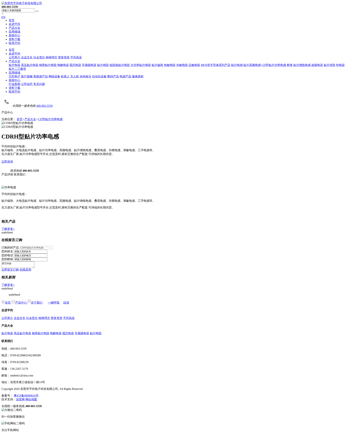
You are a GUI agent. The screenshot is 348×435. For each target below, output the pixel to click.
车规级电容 (89, 65)
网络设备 (54, 76)
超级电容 (317, 65)
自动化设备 (99, 76)
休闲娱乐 (85, 76)
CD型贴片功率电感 (274, 65)
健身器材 (138, 76)
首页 (11, 20)
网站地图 (31, 399)
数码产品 (113, 76)
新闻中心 (14, 35)
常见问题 (39, 84)
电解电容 (63, 65)
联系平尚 (14, 43)
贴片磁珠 (157, 65)
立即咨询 (7, 161)
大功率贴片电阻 (140, 65)
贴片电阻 (103, 65)
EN (3, 17)
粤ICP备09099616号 (26, 395)
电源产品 (125, 76)
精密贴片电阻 (48, 65)
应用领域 (14, 31)
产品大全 (14, 27)
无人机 (74, 76)
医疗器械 (27, 76)
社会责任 (39, 57)
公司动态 (27, 84)
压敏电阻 (194, 65)
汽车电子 (14, 76)
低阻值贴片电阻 (119, 65)
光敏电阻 (182, 65)
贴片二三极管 (17, 68)
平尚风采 (76, 57)
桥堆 (290, 65)
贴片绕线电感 (302, 65)
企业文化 (27, 57)
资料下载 (14, 39)
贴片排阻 (329, 65)
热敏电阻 (169, 65)
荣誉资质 (64, 57)
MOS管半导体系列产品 (215, 65)
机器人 (65, 76)
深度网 (20, 399)
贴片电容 (14, 65)
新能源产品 (40, 76)
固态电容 (75, 65)
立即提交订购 (10, 269)
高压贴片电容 (29, 65)
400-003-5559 (44, 105)
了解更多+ (8, 228)
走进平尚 (14, 24)
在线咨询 (25, 269)
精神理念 (51, 57)
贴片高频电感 (252, 65)
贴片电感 (237, 65)
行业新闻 (14, 84)
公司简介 (14, 57)
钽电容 (340, 65)
